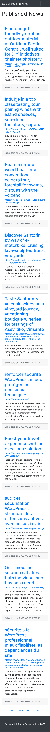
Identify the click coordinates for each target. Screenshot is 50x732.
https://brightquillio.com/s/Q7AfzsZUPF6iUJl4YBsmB (24, 130)
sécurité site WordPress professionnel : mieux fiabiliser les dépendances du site (23, 642)
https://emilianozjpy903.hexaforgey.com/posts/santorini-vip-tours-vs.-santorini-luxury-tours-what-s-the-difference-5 (25, 338)
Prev (21, 710)
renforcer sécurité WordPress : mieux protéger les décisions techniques (23, 384)
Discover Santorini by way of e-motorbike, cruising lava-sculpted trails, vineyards (25, 245)
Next (29, 710)
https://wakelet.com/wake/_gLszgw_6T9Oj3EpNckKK (25, 454)
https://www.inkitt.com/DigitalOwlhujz (24, 528)
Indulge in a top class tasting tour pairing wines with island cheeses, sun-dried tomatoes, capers (23, 112)
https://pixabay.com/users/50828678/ (24, 587)
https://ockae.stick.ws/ (17, 399)
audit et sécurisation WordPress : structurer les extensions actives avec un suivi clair (24, 511)
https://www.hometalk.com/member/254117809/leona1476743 (25, 261)
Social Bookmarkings (15, 3)
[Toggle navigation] (44, 3)
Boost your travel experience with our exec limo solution (25, 443)
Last (37, 710)
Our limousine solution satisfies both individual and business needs (24, 575)
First (13, 710)
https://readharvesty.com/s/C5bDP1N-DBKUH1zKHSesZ (25, 65)
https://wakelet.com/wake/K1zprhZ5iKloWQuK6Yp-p (25, 201)
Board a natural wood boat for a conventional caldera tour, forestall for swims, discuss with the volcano (24, 180)
